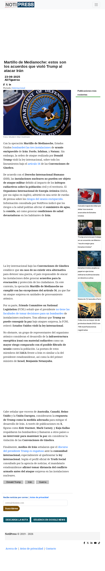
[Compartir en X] (7, 84)
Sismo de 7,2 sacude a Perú (89, 299)
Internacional (18, 88)
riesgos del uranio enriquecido (44, 199)
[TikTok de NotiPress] (99, 542)
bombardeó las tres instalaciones (31, 147)
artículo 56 (34, 163)
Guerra (42, 482)
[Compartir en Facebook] (4, 84)
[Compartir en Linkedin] (10, 84)
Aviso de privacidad (39, 497)
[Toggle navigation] (96, 4)
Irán (30, 482)
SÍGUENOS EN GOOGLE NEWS (49, 519)
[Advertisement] (52, 33)
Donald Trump (13, 482)
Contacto (51, 548)
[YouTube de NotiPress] (95, 542)
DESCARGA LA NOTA (16, 519)
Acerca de (11, 548)
